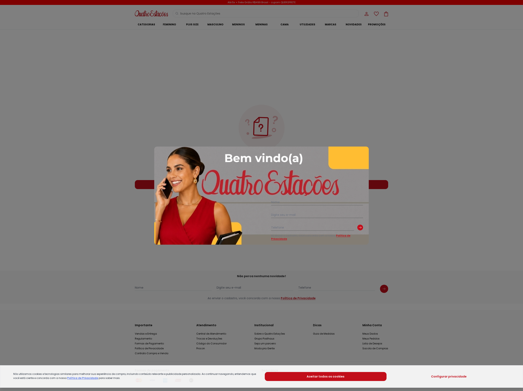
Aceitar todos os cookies (325, 376)
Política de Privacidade (82, 378)
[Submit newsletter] (360, 227)
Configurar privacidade (449, 376)
